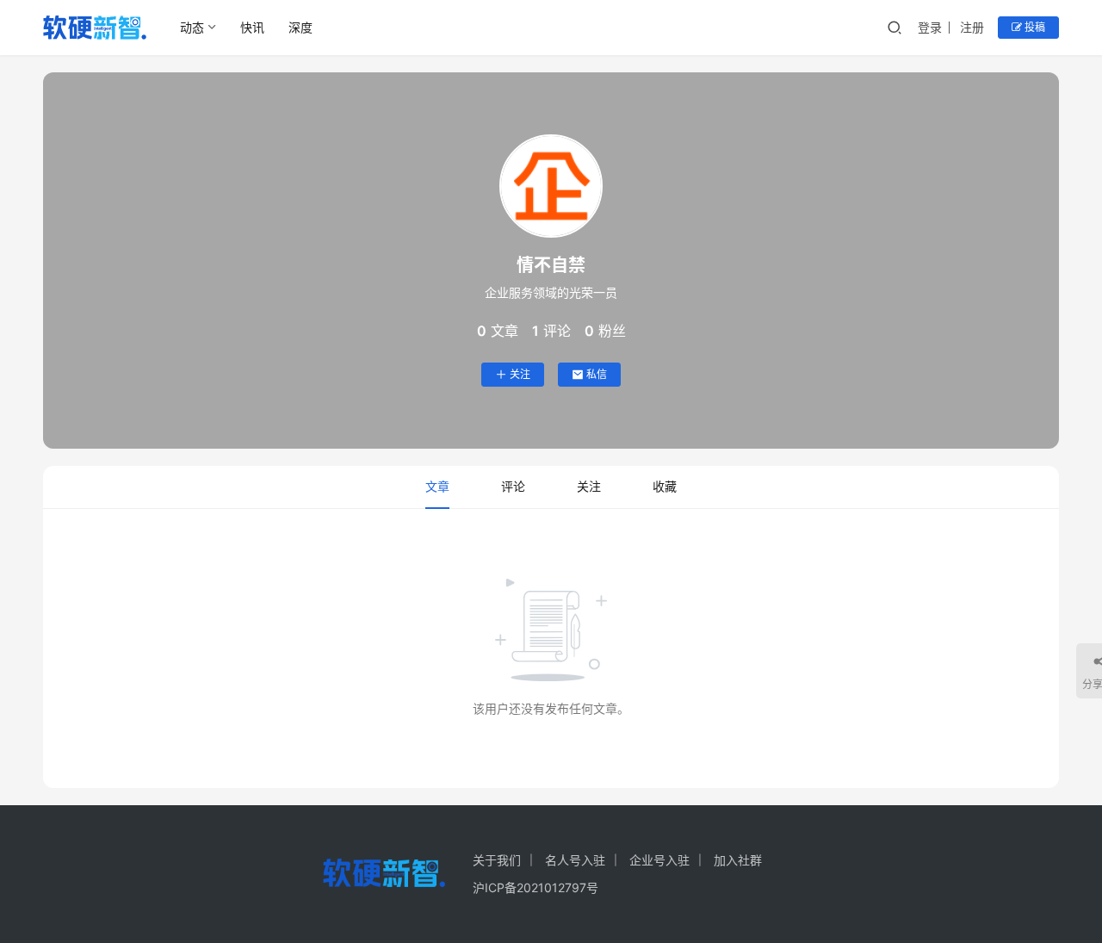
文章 (437, 486)
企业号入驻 (659, 860)
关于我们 (497, 860)
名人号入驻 (575, 860)
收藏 (665, 486)
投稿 (1033, 27)
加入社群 (738, 860)
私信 (596, 374)
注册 (972, 27)
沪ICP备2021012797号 (535, 887)
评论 (513, 486)
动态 (192, 27)
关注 (520, 374)
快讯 (252, 27)
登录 (930, 27)
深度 (300, 27)
